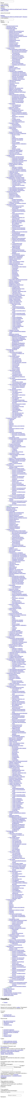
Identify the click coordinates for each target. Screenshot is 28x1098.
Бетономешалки (13, 192)
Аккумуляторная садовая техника (17, 49)
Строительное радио (17, 243)
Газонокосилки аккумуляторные (16, 53)
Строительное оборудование (13, 191)
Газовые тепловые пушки (18, 181)
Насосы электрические (14, 108)
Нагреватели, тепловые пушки (16, 178)
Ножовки (11, 429)
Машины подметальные (15, 89)
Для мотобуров (15, 363)
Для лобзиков (15, 398)
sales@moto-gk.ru (5, 1047)
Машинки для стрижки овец (16, 88)
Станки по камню (16, 319)
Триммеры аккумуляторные (19, 64)
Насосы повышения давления (19, 112)
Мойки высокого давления (15, 90)
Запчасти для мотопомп (18, 484)
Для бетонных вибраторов (18, 385)
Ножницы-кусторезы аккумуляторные (17, 59)
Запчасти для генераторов (18, 497)
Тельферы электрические (15, 176)
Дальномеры (15, 268)
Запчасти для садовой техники (16, 468)
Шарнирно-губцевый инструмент (17, 459)
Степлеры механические (15, 445)
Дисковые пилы (16, 287)
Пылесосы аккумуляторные (19, 238)
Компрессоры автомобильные (16, 31)
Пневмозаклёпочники (14, 40)
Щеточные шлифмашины (18, 345)
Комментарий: (17, 1067)
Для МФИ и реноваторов (18, 400)
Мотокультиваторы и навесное (16, 94)
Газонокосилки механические (19, 73)
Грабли (14, 137)
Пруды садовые (16, 142)
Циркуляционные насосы (18, 121)
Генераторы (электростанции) (16, 156)
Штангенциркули (16, 442)
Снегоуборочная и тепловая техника (15, 177)
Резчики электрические (18, 200)
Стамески (14, 449)
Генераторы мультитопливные (19, 160)
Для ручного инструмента (15, 352)
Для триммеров (16, 367)
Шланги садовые (16, 148)
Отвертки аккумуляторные (18, 227)
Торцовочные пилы (17, 293)
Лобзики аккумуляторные (18, 220)
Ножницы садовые (13, 123)
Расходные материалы (11, 349)
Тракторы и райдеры (14, 152)
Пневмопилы (12, 41)
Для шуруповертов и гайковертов (17, 411)
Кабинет (3, 8)
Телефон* (22, 1065)
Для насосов (15, 366)
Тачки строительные (14, 202)
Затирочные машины (14, 195)
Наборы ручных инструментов (16, 425)
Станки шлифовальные (17, 326)
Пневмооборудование (11, 28)
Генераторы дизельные (17, 159)
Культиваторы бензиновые (18, 95)
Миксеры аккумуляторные (18, 221)
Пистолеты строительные (15, 432)
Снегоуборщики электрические (17, 190)
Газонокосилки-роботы (17, 55)
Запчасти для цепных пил (18, 494)
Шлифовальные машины (15, 335)
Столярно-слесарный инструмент (17, 446)
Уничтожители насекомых (15, 154)
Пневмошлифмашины (14, 45)
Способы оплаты (7, 1024)
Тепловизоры (15, 274)
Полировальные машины (15, 296)
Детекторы (14, 269)
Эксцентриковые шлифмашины (16, 347)
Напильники (15, 447)
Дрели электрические (14, 262)
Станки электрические (14, 303)
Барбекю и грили (13, 67)
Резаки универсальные (14, 299)
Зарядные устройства (17, 167)
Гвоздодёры (15, 455)
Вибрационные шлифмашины (19, 336)
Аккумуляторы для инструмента (16, 208)
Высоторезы (12, 70)
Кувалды (11, 423)
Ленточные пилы (16, 290)
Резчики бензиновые (17, 199)
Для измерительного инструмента (17, 393)
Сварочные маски (13, 172)
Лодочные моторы (10, 27)
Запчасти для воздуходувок (18, 472)
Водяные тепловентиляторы (19, 180)
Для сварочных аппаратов (18, 376)
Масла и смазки (16, 369)
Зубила (11, 420)
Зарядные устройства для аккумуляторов (18, 218)
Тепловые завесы (16, 183)
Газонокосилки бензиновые (19, 72)
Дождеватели (12, 81)
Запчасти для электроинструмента (17, 504)
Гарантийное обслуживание (10, 1042)
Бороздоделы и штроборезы (16, 256)
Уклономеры (15, 278)
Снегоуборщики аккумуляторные (17, 187)
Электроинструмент (11, 204)
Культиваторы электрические (19, 97)
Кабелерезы (15, 462)
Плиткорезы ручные (14, 437)
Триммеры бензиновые (17, 77)
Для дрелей (15, 391)
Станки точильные (16, 325)
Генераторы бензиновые (18, 158)
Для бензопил (15, 357)
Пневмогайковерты (14, 37)
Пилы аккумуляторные (17, 63)
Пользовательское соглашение (10, 1032)
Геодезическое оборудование (19, 266)
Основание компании (8, 1029)
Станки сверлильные (17, 322)
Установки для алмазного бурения (17, 203)
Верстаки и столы (16, 304)
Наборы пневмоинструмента (16, 35)
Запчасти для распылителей (19, 488)
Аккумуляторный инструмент (16, 205)
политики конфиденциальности (9, 1075)
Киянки (14, 457)
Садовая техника (10, 48)
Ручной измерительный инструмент (18, 438)
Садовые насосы (16, 119)
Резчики (11, 198)
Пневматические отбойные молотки (18, 36)
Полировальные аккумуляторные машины (18, 233)
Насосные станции (13, 107)
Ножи (10, 427)
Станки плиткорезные (17, 318)
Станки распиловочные (18, 321)
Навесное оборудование (18, 101)
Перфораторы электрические (16, 284)
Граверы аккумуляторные (18, 209)
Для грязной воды (16, 104)
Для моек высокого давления (19, 362)
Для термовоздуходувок (18, 406)
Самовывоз (6, 1023)
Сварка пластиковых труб (15, 301)
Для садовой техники (14, 356)
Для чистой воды (16, 106)
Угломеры (14, 277)
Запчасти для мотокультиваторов (17, 482)
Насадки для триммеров (18, 76)
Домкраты (11, 419)
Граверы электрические (15, 259)
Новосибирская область (9, 1016)
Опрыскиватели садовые (15, 126)
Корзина (14, 9)
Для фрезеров (15, 407)
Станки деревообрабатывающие (18, 306)
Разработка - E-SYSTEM (7, 1052)
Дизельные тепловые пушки (19, 182)
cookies (18, 1007)
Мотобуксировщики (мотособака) (17, 92)
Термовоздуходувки (14, 330)
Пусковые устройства (17, 168)
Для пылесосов (15, 405)
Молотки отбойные (14, 282)
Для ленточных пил (17, 397)
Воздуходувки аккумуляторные (19, 50)
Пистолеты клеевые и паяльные (17, 295)
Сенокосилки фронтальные (16, 150)
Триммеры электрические (18, 79)
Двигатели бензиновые (15, 80)
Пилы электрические (14, 286)
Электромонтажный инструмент (17, 460)
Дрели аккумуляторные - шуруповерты (18, 214)
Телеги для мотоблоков (17, 102)
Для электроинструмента (15, 389)
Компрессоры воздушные (15, 32)
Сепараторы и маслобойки (15, 151)
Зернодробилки (13, 85)
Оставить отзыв (7, 1036)
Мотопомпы (12, 103)
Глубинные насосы (16, 111)
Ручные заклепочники (14, 444)
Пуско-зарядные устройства (19, 169)
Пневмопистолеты (13, 42)
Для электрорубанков (17, 415)
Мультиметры (15, 270)
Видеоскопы (15, 265)
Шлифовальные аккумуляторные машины (18, 254)
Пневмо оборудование (8, 988)
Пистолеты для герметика (18, 433)
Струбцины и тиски (14, 453)
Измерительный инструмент (16, 264)
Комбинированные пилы (18, 288)
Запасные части (10, 464)
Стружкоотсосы (16, 327)
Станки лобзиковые (17, 317)
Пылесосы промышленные (15, 297)
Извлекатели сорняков (17, 138)
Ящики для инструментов (15, 463)
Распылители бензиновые (15, 132)
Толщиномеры (15, 275)
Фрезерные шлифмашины (18, 343)
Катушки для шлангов (17, 139)
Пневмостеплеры (13, 44)
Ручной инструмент (11, 418)
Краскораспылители (14, 33)
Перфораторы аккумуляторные (19, 231)
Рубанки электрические (15, 300)
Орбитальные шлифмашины (19, 339)
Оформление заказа (8, 1022)
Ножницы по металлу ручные (16, 428)
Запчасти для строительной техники (18, 501)
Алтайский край (7, 1014)
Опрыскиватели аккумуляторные (16, 61)
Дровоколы (12, 84)
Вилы (13, 136)
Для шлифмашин (16, 409)
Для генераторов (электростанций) (16, 372)
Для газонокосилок (16, 359)
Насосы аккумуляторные (18, 57)
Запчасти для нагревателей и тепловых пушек (16, 466)
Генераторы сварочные (17, 161)
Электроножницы (16, 125)
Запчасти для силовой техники (16, 495)
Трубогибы (15, 328)
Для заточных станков (17, 381)
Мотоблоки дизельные (17, 99)
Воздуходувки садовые (14, 68)
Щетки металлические (17, 451)
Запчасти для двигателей (18, 476)
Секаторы (14, 146)
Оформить (3, 1078)
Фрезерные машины (14, 334)
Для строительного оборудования (17, 384)
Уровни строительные (17, 441)
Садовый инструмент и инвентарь (17, 133)
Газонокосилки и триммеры (16, 71)
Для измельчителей (16, 361)
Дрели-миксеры (13, 260)
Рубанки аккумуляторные (18, 239)
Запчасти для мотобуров (18, 480)
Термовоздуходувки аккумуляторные (17, 245)
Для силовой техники (14, 370)
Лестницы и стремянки (15, 196)
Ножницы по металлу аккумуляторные (17, 226)
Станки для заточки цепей (18, 313)
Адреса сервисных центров (10, 1041)
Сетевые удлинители (14, 173)
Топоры (14, 147)
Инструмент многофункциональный (18, 279)
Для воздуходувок (16, 358)
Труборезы (14, 450)
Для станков (12, 378)
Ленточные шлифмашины (18, 337)
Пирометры (15, 273)
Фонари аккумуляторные (18, 249)
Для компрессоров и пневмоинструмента (17, 374)
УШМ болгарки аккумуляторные (16, 248)
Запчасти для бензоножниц (18, 469)
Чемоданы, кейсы (16, 416)
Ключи (11, 422)
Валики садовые (16, 134)
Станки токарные (16, 323)
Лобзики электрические (15, 281)
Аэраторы (11, 66)
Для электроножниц (17, 414)
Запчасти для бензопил (17, 471)
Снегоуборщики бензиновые (16, 189)
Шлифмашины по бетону (18, 344)
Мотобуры (11, 93)
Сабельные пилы (16, 292)
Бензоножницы (16, 124)
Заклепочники (15, 216)
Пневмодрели (12, 38)
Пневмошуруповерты (14, 46)
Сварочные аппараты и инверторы (17, 170)
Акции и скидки (7, 1035)
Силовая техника (10, 155)
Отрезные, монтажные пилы (19, 291)
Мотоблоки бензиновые (18, 98)
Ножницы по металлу (14, 283)
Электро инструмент (8, 995)
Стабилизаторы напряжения (16, 174)
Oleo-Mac (11, 350)
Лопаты (14, 141)
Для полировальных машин (19, 403)
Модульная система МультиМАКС (17, 223)
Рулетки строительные (17, 440)
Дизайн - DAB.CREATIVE (7, 1053)
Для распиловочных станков (19, 383)
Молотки (11, 424)
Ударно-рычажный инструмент (16, 454)
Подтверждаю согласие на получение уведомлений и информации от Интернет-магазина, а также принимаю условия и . (14, 1074)
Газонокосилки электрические (19, 75)
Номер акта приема (5, 1092)
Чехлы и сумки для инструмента (17, 458)
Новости (5, 1033)
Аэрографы (12, 29)
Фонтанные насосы (17, 120)
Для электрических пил (18, 413)
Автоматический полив (12, 26)
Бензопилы (15, 129)
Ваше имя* (3, 1065)
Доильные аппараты (14, 82)
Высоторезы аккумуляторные (19, 51)
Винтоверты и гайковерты (15, 257)
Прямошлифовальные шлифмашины (17, 341)
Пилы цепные (12, 128)
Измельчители (12, 86)
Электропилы (15, 130)
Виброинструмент (13, 194)
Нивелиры (14, 271)
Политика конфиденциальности (11, 1031)
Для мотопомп (15, 365)
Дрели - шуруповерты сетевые (16, 261)
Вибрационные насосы (17, 110)
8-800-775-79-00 (4, 5)
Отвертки (11, 431)
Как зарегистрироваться (9, 1021)
